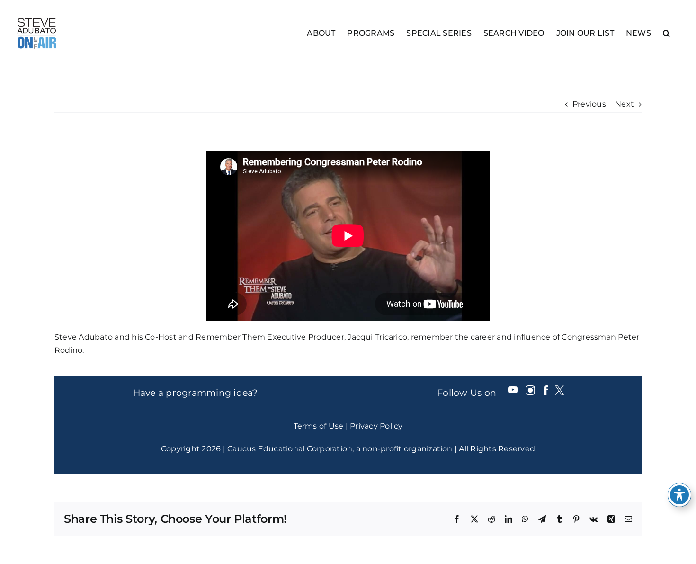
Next (624, 103)
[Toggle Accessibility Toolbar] (679, 494)
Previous (589, 103)
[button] (666, 32)
